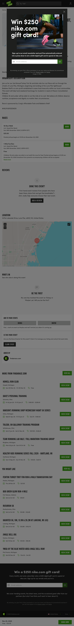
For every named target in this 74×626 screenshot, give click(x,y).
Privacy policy (40, 72)
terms (48, 72)
